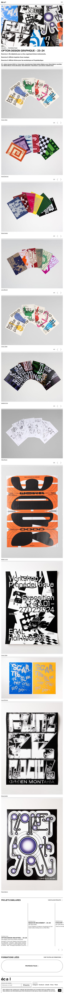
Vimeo (52, 984)
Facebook (41, 984)
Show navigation (61, 2)
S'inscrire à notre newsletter (6, 983)
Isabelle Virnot (50, 65)
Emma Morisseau (16, 65)
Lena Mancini (4, 290)
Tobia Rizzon (34, 65)
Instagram (35, 984)
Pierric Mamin (52, 64)
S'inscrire (26, 985)
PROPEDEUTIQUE (12, 48)
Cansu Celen (21, 64)
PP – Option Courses (6, 64)
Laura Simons (41, 65)
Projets (3, 48)
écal (5, 979)
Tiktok (56, 984)
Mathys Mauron (8, 65)
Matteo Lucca (44, 64)
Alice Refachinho (26, 65)
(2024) (14, 64)
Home (3, 2)
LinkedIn (47, 984)
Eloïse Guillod (36, 64)
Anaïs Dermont (29, 64)
